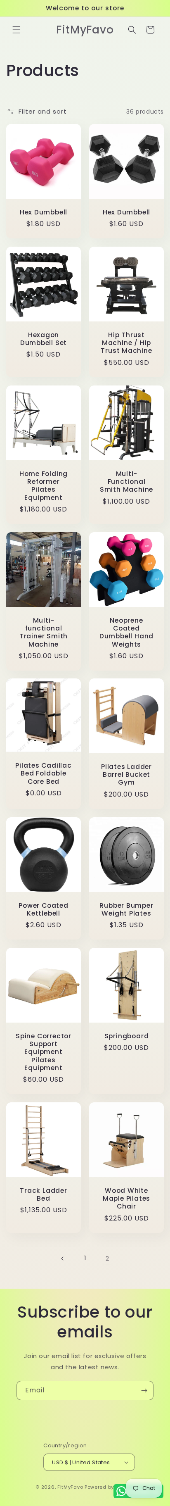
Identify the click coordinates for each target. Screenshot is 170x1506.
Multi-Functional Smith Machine (126, 482)
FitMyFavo (70, 1487)
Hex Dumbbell (43, 212)
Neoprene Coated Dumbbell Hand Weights (126, 632)
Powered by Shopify (110, 1487)
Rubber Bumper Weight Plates (126, 909)
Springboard (126, 1036)
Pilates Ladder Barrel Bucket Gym (126, 775)
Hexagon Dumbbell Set (43, 339)
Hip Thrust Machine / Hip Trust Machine (126, 343)
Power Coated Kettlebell (43, 909)
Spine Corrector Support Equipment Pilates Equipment (43, 1052)
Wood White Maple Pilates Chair (126, 1199)
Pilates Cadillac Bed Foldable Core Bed (43, 774)
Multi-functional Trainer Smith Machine (43, 632)
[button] (16, 30)
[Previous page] (63, 1258)
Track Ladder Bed (43, 1194)
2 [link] (107, 1258)
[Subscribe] (144, 1390)
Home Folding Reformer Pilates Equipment (43, 486)
